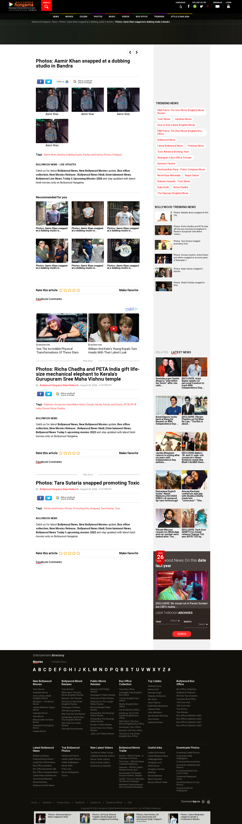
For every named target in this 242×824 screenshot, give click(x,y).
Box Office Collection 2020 (189, 725)
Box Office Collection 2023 (189, 715)
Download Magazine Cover (186, 777)
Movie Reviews (40, 782)
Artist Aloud (153, 766)
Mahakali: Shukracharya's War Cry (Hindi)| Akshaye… (131, 785)
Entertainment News (118, 174)
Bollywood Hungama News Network (59, 385)
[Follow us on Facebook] (189, 6)
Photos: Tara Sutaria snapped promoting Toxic (187, 242)
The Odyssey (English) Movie (172, 193)
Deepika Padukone (157, 696)
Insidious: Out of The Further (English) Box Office (129, 715)
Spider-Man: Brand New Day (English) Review (73, 718)
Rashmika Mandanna (158, 706)
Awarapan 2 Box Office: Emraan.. (174, 157)
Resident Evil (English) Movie (43, 726)
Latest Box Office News (44, 762)
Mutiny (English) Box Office (128, 705)
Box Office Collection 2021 (189, 722)
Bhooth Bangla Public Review (100, 708)
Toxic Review (68, 689)
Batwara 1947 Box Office (130, 730)
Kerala (98, 404)
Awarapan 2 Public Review (102, 695)
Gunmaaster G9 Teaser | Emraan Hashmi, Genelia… (131, 774)
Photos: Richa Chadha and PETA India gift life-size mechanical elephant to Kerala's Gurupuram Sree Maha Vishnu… (191, 230)
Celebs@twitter (155, 759)
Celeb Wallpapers (70, 762)
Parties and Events (93, 154)
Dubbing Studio (74, 154)
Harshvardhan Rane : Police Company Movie (181, 169)
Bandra (61, 154)
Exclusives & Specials (100, 766)
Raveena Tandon (166, 163)
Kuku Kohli (163, 187)
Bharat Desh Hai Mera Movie (43, 720)
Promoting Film (81, 508)
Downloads (188, 747)
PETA (126, 404)
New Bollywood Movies (93, 170)
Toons (64, 775)
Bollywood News (68, 170)
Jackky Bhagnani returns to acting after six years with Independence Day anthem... (168, 457)
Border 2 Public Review (101, 724)
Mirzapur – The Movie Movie (43, 702)
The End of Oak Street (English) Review (72, 702)
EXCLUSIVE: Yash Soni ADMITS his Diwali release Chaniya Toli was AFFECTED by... (194, 533)
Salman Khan (154, 709)
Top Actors (181, 709)
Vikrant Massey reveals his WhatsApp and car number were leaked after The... (167, 533)
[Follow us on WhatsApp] (195, 7)
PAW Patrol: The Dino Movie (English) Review (72, 693)
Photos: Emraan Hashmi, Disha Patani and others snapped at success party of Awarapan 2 (191, 257)
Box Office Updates (42, 765)
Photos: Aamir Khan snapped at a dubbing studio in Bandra (86, 22)
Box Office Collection (186, 689)
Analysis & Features (185, 692)
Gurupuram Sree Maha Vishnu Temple (74, 404)
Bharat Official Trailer (157, 782)
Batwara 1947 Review (72, 698)
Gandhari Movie (183, 119)
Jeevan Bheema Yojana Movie (44, 708)
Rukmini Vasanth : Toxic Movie (173, 181)
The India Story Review (72, 728)
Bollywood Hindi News (43, 785)
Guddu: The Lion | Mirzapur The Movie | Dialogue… (131, 780)
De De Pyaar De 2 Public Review (101, 729)
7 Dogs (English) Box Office (129, 699)
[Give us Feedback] (217, 6)
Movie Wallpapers (70, 772)
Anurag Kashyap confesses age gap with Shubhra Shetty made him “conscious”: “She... (192, 496)
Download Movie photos (188, 761)
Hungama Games (156, 769)
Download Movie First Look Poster (186, 771)
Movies (38, 661)
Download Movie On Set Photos (187, 783)
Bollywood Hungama (41, 22)
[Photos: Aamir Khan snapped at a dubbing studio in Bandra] (52, 213)
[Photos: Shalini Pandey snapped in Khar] (163, 290)
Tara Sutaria (107, 508)
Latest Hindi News (156, 752)
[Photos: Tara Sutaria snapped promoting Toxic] (163, 248)
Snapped (117, 154)
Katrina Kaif (153, 689)
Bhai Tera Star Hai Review (73, 714)
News (54, 22)
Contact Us (95, 802)
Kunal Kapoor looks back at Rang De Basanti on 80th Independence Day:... (167, 420)
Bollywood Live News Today (53, 178)
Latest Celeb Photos (71, 759)
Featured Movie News (43, 759)
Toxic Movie (163, 119)
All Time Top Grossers (186, 696)
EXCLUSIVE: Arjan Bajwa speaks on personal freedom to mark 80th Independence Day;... (193, 383)
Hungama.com (155, 762)
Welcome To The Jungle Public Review (101, 702)
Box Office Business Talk (44, 769)
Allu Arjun (152, 699)
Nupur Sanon (192, 175)
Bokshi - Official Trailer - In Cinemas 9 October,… (131, 756)
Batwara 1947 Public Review (99, 690)
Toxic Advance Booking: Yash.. (173, 151)
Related (162, 352)
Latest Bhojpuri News (158, 756)
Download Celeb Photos (188, 752)
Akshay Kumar (154, 686)
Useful (155, 747)
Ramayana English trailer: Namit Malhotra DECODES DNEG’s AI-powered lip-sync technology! (167, 496)
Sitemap (152, 772)
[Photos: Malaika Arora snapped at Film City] (163, 220)
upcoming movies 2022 (82, 432)
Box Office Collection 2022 (189, 719)
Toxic (117, 508)
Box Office (125, 683)
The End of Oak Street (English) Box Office (129, 734)
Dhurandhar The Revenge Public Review (102, 714)
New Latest (101, 747)
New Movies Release (62, 174)
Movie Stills (67, 765)
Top (154, 681)
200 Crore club (183, 705)
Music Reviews (155, 779)
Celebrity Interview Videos (102, 756)
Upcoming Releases (42, 779)
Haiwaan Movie (40, 713)
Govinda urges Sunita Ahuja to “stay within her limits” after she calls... (167, 382)
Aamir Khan (50, 154)
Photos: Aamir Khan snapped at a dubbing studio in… (51, 229)
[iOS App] (208, 802)
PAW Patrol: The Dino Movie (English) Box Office (179, 132)
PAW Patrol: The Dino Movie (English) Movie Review (180, 112)
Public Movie (98, 683)
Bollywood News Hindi (90, 174)
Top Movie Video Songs (101, 752)
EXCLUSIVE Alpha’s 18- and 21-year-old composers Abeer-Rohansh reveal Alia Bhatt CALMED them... (194, 457)
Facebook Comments (49, 299)
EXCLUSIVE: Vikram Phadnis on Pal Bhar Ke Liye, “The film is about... (193, 420)
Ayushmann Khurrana (158, 715)
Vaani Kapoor (154, 702)
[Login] (228, 7)
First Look (66, 769)
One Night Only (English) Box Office (130, 693)
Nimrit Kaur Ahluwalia (168, 175)
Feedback (80, 802)
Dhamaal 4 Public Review (102, 698)
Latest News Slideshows (44, 775)
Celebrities (58, 661)
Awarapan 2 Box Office (130, 727)
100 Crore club (183, 702)
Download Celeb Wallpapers (184, 757)
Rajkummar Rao (155, 722)
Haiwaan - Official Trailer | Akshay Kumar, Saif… (131, 768)
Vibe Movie (38, 716)
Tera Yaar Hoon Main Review (71, 724)
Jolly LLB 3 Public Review (102, 733)
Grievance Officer (114, 802)
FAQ (130, 802)
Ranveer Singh (154, 692)
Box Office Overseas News (45, 772)
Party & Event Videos (100, 762)
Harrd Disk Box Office (129, 710)
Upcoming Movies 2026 (87, 178)
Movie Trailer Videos (100, 759)
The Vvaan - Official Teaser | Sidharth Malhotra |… (131, 762)
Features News (196, 145)
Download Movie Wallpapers (184, 789)
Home (34, 802)
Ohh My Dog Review (71, 710)
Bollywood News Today (50, 432)
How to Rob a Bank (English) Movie (176, 125)
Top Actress (182, 712)
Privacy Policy (63, 802)
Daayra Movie (39, 731)
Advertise (47, 802)
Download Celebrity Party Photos (188, 766)
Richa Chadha (58, 408)
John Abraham (155, 712)
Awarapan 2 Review (71, 707)
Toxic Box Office (126, 689)
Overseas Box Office (186, 699)
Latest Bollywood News (170, 145)
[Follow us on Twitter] (201, 6)
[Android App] (203, 802)
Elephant (48, 404)
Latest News (181, 352)
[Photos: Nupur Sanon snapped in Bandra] (163, 276)
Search (181, 634)
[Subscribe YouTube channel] (207, 7)
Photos (107, 154)
